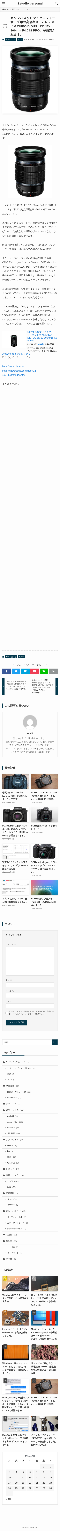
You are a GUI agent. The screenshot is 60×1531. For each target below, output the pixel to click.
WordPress (14, 1098)
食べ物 (11, 1259)
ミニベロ (12, 1247)
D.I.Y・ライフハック (18, 1062)
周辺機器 (13, 1133)
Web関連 (12, 1086)
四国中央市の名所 (16, 1228)
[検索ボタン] (56, 3)
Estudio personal (30, 3)
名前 (9, 980)
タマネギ (12, 1205)
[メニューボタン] (3, 3)
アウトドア (13, 1104)
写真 (11, 1187)
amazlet (41, 344)
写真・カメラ (10, 39)
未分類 (11, 1235)
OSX (11, 1157)
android (12, 1146)
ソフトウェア (14, 1139)
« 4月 (8, 1499)
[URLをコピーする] (53, 671)
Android (12, 1116)
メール (10, 991)
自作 (11, 1074)
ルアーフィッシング (17, 1223)
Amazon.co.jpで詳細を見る (16, 353)
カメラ (19, 39)
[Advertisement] (30, 521)
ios (10, 1151)
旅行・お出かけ (15, 1211)
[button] (6, 671)
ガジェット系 (15, 1110)
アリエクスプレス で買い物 (21, 1068)
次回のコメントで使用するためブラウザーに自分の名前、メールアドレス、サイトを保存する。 (31, 1012)
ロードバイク (15, 1253)
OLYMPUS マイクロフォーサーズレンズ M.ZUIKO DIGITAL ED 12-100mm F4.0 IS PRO (42, 336)
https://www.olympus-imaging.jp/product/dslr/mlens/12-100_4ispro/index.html (19, 370)
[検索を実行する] (55, 1042)
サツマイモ (13, 1199)
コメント (11, 945)
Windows (13, 1128)
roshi (30, 733)
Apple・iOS (15, 1122)
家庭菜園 (12, 1193)
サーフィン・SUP (16, 1217)
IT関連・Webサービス (19, 1092)
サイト (8, 1001)
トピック (12, 1169)
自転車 (11, 1241)
